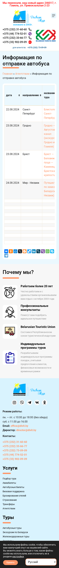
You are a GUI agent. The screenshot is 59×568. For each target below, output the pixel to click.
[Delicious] (29, 251)
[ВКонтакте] (6, 251)
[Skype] (52, 251)
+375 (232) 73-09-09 (37, 47)
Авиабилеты (9, 483)
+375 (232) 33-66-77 (15, 37)
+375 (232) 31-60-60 (15, 29)
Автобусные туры (12, 528)
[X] (20, 251)
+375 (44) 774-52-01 (15, 33)
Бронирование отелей (14, 496)
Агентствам (9, 508)
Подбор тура (9, 478)
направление (31, 95)
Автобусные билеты (13, 487)
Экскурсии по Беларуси (15, 532)
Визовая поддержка (13, 491)
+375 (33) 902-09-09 (15, 42)
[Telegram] (6, 256)
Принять (10, 562)
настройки (18, 556)
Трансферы (9, 504)
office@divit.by (19, 425)
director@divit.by (26, 430)
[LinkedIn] (34, 251)
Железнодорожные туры (16, 536)
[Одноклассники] (11, 251)
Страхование (10, 500)
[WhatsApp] (47, 251)
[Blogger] (25, 251)
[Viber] (43, 251)
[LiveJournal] (38, 251)
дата (9, 95)
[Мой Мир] (15, 251)
